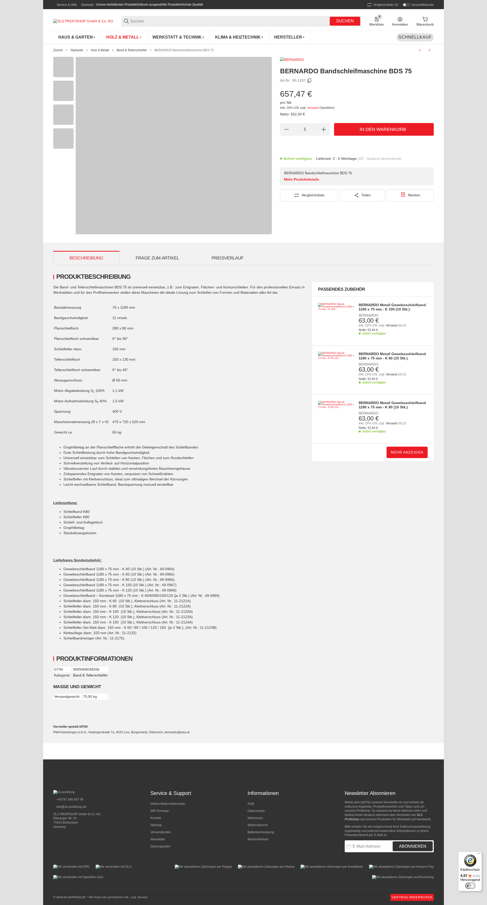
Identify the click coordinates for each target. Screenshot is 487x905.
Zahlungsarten (160, 846)
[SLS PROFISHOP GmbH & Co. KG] (83, 21)
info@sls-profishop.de (71, 807)
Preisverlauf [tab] (228, 258)
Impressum (255, 818)
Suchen (345, 21)
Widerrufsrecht (258, 825)
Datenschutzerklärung (415, 826)
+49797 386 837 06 (69, 799)
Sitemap (156, 825)
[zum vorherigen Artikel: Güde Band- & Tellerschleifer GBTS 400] (419, 50)
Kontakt (155, 818)
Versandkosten (160, 832)
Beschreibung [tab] (86, 258)
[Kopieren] (309, 81)
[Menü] (479, 855)
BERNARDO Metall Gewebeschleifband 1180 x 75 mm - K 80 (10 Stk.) (392, 405)
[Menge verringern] (286, 129)
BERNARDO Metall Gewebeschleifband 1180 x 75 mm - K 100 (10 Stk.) (392, 307)
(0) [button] (385, 5)
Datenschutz (256, 811)
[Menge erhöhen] (324, 129)
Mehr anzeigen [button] (407, 452)
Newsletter (157, 839)
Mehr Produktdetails (301, 179)
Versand (313, 108)
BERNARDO (368, 315)
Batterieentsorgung (261, 832)
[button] (289, 37)
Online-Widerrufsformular (167, 804)
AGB (251, 804)
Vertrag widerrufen (412, 897)
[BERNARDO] (292, 59)
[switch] (470, 886)
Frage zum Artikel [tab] (157, 258)
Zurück (58, 50)
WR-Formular (159, 811)
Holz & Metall (100, 50)
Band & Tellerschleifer (132, 50)
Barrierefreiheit (258, 839)
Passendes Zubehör (341, 289)
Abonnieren (412, 846)
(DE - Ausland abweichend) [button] (379, 158)
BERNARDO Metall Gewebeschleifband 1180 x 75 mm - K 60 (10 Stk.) (392, 356)
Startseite (87, 5)
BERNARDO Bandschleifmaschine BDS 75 (184, 50)
